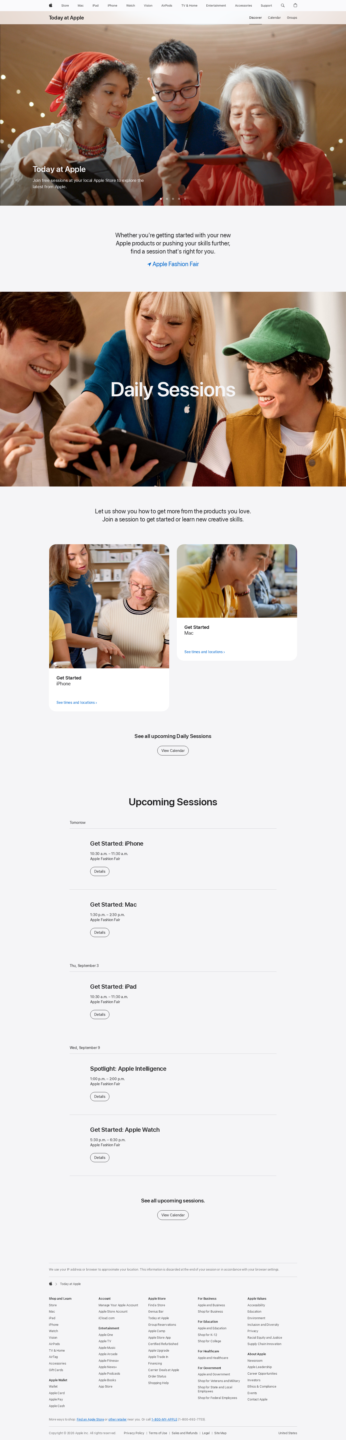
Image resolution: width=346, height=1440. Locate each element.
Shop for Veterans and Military (219, 1381)
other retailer (117, 1419)
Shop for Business (210, 1311)
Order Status (157, 1376)
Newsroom (254, 1361)
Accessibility (256, 1305)
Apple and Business (211, 1305)
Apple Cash (57, 1406)
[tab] (161, 199)
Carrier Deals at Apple (163, 1370)
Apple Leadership (259, 1367)
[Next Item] (336, 108)
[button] (283, 5)
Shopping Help (158, 1383)
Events (252, 1393)
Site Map (220, 1433)
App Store (105, 1386)
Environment (256, 1318)
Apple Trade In (158, 1357)
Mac (52, 1311)
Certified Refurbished (163, 1344)
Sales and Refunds (185, 1433)
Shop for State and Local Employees (215, 1389)
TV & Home (57, 1350)
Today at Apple (66, 18)
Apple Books (107, 1380)
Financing (155, 1363)
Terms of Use (158, 1433)
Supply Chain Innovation (264, 1344)
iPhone (54, 1325)
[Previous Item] (9, 108)
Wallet (53, 1386)
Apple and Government (214, 1374)
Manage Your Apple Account (118, 1305)
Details (101, 871)
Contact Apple (257, 1399)
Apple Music (107, 1348)
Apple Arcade (108, 1354)
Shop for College (209, 1341)
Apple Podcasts (109, 1373)
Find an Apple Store (90, 1419)
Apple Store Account (113, 1311)
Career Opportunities (262, 1373)
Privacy (252, 1331)
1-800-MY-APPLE (164, 1419)
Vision (53, 1337)
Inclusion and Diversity (263, 1325)
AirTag (53, 1357)
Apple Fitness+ (109, 1361)
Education (254, 1311)
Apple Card (57, 1393)
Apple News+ (108, 1367)
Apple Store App (159, 1337)
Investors (253, 1380)
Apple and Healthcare (213, 1358)
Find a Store (156, 1305)
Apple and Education (212, 1328)
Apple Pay (56, 1399)
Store (52, 1305)
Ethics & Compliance (261, 1386)
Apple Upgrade (158, 1350)
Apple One (106, 1335)
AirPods (54, 1344)
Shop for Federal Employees (217, 1398)
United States (287, 1433)
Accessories (57, 1363)
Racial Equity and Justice (264, 1337)
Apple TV (105, 1341)
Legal (206, 1433)
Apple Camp (156, 1331)
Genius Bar (156, 1311)
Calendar (274, 18)
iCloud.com (106, 1318)
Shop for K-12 (207, 1335)
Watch (53, 1331)
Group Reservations (162, 1325)
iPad (52, 1318)
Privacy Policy (134, 1433)
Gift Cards (56, 1370)
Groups (292, 18)
